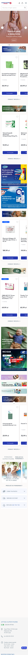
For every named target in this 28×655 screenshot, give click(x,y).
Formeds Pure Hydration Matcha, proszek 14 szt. (9, 74)
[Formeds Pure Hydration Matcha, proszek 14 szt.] (9, 64)
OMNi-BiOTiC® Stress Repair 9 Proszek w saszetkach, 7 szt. (8, 297)
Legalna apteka (9, 624)
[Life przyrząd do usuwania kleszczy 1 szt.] (10, 414)
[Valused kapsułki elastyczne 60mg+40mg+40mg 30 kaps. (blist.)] (10, 124)
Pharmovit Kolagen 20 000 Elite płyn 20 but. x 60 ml (10, 240)
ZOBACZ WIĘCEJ (14, 99)
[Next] (25, 28)
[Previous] (2, 28)
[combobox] (14, 8)
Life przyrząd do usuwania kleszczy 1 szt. (10, 424)
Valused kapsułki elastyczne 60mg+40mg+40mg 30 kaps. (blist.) (10, 135)
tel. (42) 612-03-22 (9, 636)
